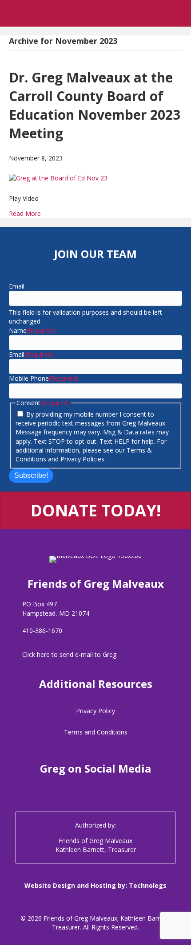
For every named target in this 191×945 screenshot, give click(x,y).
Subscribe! (31, 475)
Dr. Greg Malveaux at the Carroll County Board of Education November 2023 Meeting (94, 105)
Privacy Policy (95, 711)
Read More (25, 213)
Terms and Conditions (95, 732)
